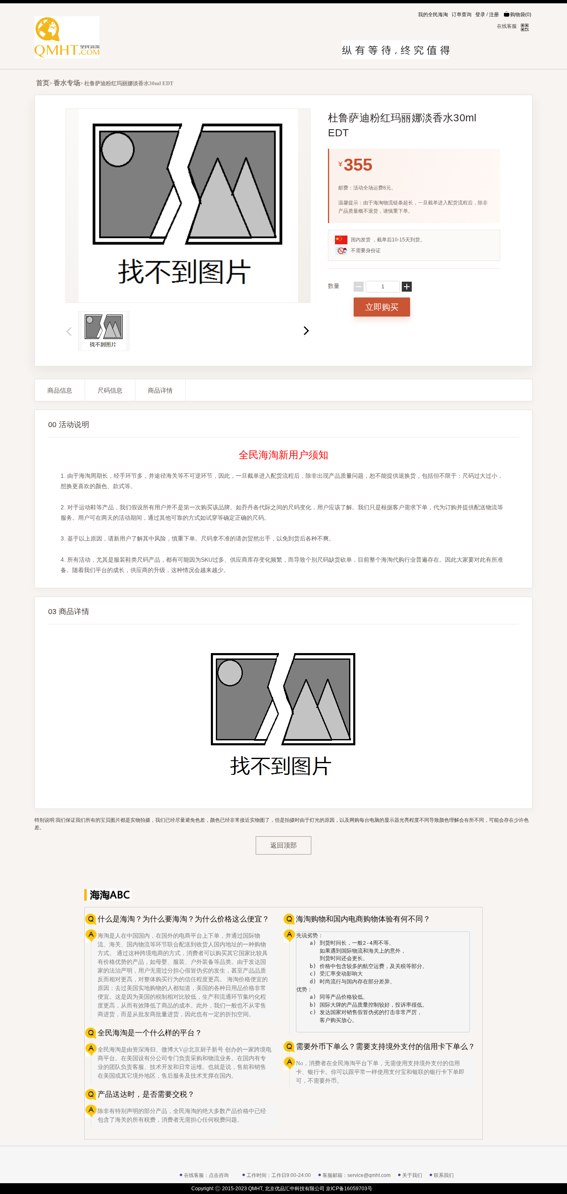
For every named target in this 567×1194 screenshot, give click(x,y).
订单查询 (462, 14)
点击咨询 (219, 1175)
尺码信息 (110, 390)
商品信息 (59, 390)
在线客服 (507, 26)
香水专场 (67, 82)
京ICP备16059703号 (349, 1189)
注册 (494, 14)
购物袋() (520, 14)
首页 (42, 82)
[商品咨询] (462, 895)
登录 (480, 14)
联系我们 (444, 1175)
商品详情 (160, 390)
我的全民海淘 (433, 14)
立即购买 (381, 307)
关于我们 (412, 1175)
